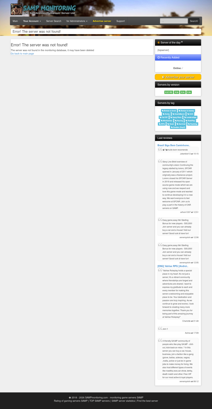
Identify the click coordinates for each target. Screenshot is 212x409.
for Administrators (76, 21)
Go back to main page (22, 53)
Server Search (53, 21)
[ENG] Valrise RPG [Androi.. (173, 266)
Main (15, 21)
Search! (194, 21)
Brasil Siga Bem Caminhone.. (174, 145)
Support (120, 21)
